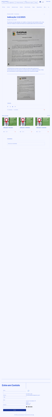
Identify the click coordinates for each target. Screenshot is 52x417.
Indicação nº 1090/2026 (25, 127)
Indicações (9, 103)
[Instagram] (28, 406)
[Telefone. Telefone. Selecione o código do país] (5, 397)
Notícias (21, 7)
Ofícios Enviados (27, 7)
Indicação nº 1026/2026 (41, 127)
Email (4, 399)
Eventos (8, 7)
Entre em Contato (11, 385)
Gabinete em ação (15, 7)
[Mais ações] (44, 14)
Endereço (4, 404)
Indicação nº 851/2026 (8, 127)
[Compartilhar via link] (15, 106)
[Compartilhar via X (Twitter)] (10, 106)
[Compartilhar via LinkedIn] (12, 106)
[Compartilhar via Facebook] (7, 106)
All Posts (3, 7)
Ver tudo (48, 115)
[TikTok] (31, 406)
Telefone (4, 395)
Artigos (33, 7)
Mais (44, 7)
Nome (4, 390)
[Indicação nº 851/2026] (9, 121)
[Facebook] (26, 406)
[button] (45, 1)
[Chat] (28, 391)
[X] (30, 406)
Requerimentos (39, 7)
